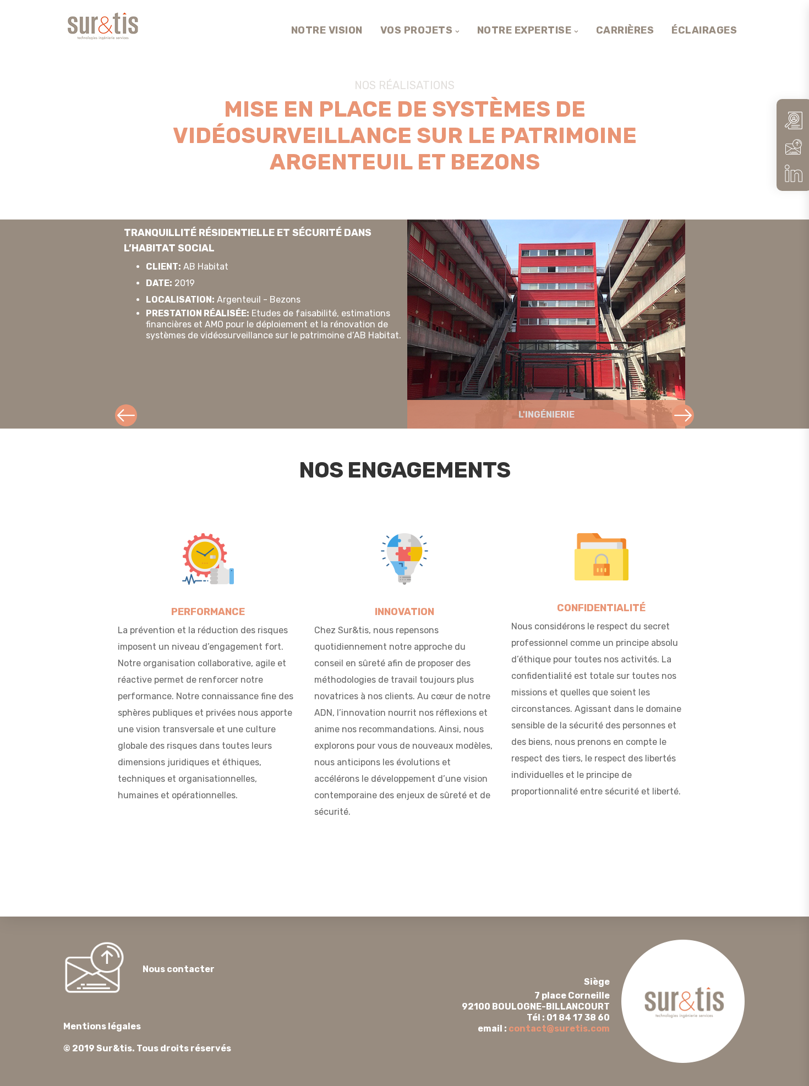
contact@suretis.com (559, 1028)
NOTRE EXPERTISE (524, 30)
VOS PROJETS (416, 30)
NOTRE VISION (327, 30)
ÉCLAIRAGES (704, 30)
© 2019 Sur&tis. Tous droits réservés (147, 1037)
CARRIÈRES (625, 30)
